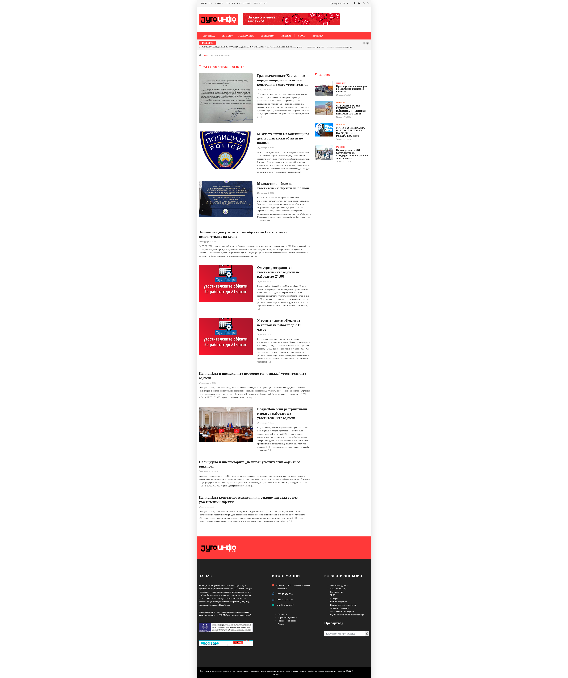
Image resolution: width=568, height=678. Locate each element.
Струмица (208, 35)
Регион (226, 35)
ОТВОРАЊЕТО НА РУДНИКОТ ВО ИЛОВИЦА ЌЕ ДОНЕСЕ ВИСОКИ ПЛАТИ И (351, 106)
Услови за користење (287, 617)
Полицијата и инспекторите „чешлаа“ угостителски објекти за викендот (250, 460)
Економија (267, 35)
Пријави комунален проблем (343, 601)
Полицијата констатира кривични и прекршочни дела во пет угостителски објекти (248, 496)
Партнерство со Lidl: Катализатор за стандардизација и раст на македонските (352, 150)
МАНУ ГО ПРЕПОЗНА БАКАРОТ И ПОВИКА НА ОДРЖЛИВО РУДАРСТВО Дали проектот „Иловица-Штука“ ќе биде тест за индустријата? (275, 43)
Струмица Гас (336, 588)
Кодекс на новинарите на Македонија (347, 611)
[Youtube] (359, 3)
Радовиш (340, 143)
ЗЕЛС (332, 591)
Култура (286, 35)
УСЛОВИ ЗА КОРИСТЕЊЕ (238, 3)
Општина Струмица (339, 581)
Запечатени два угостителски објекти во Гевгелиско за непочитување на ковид (243, 230)
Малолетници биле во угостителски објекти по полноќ (283, 182)
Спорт (301, 35)
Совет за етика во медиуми (342, 607)
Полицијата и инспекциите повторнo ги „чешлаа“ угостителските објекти (252, 372)
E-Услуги (334, 594)
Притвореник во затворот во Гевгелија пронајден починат (351, 85)
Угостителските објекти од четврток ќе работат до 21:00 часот (281, 321)
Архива (281, 620)
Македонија (246, 35)
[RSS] (368, 3)
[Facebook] (354, 3)
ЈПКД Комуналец (338, 585)
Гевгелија (341, 79)
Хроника (318, 35)
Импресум (282, 610)
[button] (364, 43)
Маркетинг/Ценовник (287, 613)
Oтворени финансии (339, 604)
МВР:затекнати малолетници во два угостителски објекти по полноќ (283, 134)
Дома (205, 51)
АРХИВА (219, 3)
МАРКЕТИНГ (260, 3)
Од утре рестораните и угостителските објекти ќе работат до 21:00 (278, 268)
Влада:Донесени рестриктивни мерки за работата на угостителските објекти (282, 410)
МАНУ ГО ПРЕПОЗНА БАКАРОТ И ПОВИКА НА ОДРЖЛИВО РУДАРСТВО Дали (350, 128)
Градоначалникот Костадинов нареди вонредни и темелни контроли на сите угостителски (282, 76)
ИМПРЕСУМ (206, 3)
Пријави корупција (338, 598)
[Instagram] (363, 3)
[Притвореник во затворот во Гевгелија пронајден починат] (324, 85)
